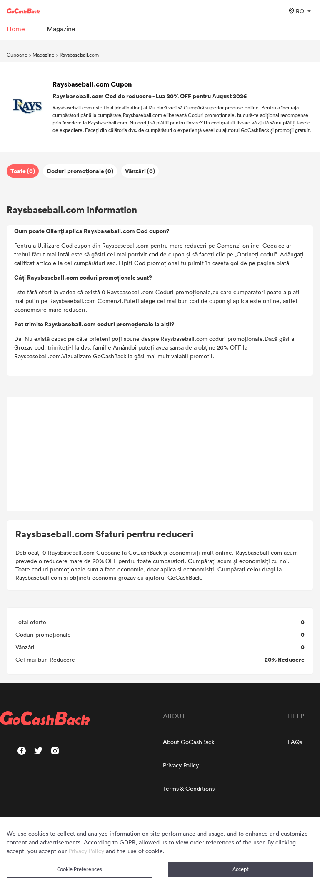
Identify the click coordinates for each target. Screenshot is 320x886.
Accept (240, 869)
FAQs (295, 742)
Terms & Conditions (189, 788)
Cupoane (17, 54)
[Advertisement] (160, 454)
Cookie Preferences (79, 869)
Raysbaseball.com (79, 54)
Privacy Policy (181, 765)
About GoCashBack (188, 742)
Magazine (43, 54)
